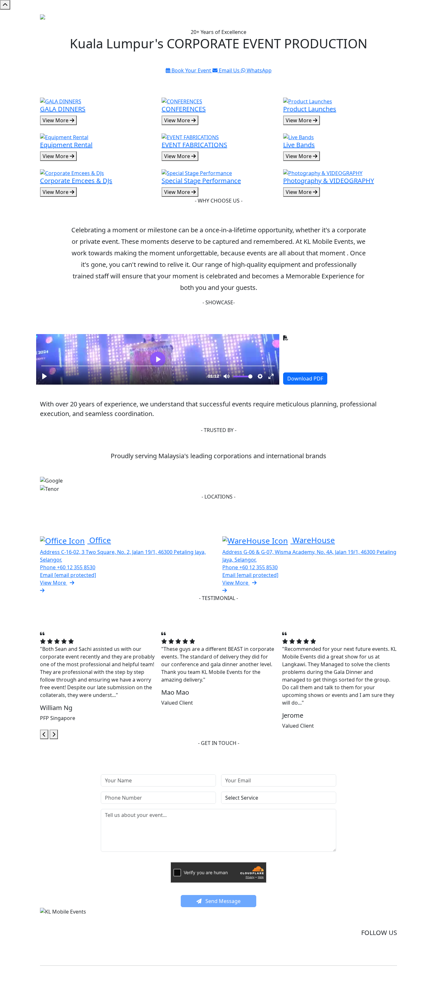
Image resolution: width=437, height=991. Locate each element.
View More (56, 120)
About (363, 18)
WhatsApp (258, 70)
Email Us (229, 70)
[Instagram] (389, 950)
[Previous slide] (44, 734)
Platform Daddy (290, 977)
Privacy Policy (382, 920)
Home (318, 18)
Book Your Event (191, 70)
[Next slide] (54, 734)
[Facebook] (370, 950)
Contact (385, 18)
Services (341, 18)
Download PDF (305, 378)
